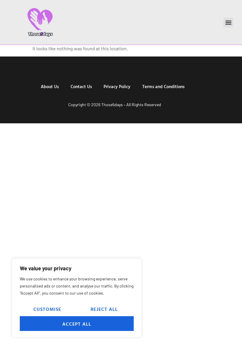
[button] (228, 22)
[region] (77, 297)
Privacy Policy (117, 86)
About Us (50, 86)
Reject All (104, 309)
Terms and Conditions (163, 86)
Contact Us (81, 86)
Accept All (76, 323)
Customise (47, 309)
